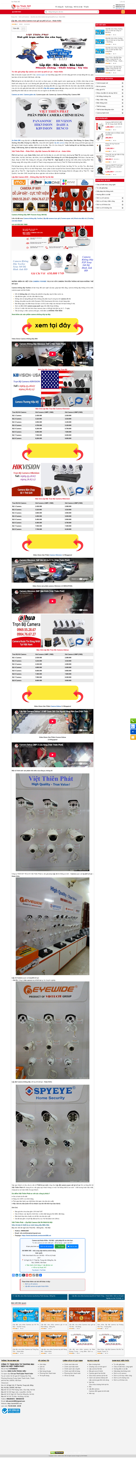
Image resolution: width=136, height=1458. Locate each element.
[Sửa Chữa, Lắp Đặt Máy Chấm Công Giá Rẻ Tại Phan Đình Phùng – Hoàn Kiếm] (99, 60)
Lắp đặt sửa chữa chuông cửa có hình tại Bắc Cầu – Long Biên (114, 49)
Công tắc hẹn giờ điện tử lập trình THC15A (114, 155)
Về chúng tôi (59, 7)
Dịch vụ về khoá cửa (103, 204)
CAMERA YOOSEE (39, 281)
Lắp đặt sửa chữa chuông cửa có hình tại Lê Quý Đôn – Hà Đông (114, 40)
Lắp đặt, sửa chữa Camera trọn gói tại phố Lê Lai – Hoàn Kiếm (48, 17)
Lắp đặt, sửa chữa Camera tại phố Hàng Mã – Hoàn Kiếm (54, 1350)
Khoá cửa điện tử (80, 218)
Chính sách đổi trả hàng (72, 1371)
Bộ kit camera (101, 86)
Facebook (35, 1270)
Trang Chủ (14, 17)
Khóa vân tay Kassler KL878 (112, 144)
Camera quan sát (67, 218)
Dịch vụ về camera (24, 17)
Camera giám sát (30, 94)
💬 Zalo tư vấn (72, 1246)
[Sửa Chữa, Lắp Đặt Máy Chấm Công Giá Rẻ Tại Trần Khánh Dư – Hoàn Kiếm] (99, 70)
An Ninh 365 (16, 140)
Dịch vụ (42, 1369)
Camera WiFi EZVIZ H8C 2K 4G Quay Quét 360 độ (113, 123)
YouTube (43, 1270)
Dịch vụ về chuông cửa (104, 208)
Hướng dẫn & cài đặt (103, 194)
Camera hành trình (102, 113)
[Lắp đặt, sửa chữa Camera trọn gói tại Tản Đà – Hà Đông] (82, 1315)
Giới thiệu (43, 1364)
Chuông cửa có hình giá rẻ (98, 1366)
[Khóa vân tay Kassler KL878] (99, 148)
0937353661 (84, 1455)
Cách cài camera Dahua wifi (98, 1378)
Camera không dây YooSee (32, 218)
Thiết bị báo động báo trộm (105, 109)
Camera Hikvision (56, 555)
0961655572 (120, 5)
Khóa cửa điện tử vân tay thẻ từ (106, 93)
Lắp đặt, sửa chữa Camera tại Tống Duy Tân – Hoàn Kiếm (26, 1350)
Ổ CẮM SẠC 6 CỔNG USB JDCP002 (114, 134)
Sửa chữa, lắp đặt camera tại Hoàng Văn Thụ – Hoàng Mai (110, 1325)
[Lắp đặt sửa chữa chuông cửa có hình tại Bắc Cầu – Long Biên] (99, 51)
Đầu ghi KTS (100, 89)
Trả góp (86, 7)
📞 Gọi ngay (60, 1246)
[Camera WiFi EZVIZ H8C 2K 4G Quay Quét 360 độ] (99, 126)
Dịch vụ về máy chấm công (105, 201)
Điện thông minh (101, 103)
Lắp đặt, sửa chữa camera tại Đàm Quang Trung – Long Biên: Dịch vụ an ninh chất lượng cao (82, 1351)
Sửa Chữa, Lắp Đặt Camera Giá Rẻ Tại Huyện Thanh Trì (110, 1350)
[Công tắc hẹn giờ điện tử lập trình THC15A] (99, 158)
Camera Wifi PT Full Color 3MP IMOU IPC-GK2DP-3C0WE (114, 167)
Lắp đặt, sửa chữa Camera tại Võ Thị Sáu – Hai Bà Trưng (26, 1325)
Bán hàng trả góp (45, 1371)
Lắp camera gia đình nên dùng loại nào (99, 1381)
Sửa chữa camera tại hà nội (98, 1375)
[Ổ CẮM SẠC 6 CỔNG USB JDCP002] (99, 137)
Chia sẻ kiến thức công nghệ (105, 184)
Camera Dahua (56, 706)
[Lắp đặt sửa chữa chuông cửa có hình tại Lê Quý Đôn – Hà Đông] (99, 41)
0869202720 (120, 7)
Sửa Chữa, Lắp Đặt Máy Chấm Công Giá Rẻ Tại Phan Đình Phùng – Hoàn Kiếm (113, 59)
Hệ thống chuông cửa (103, 96)
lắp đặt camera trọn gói (52, 218)
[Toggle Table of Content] (22, 29)
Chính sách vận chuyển (72, 1369)
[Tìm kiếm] (46, 12)
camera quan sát (41, 75)
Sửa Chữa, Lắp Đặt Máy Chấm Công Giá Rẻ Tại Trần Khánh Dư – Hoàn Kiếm (113, 68)
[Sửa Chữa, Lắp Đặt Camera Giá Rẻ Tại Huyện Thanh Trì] (110, 1339)
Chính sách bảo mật (71, 1364)
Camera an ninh (17, 94)
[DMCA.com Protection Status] (57, 1452)
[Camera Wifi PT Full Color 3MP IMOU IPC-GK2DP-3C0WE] (99, 170)
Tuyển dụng (68, 7)
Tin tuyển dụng (44, 1375)
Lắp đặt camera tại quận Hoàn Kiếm (37, 1286)
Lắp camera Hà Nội (95, 1369)
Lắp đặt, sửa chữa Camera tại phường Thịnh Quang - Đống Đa (35, 1296)
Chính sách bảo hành (71, 1366)
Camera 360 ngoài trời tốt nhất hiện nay (99, 1392)
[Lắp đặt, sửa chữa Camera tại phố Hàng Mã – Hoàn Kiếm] (54, 1339)
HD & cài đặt (78, 7)
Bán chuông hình (94, 1364)
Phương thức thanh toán (48, 1373)
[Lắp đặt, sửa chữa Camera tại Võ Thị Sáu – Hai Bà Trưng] (26, 1315)
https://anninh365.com (14, 1403)
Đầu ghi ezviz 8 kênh (96, 1371)
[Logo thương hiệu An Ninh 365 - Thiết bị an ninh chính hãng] (21, 6)
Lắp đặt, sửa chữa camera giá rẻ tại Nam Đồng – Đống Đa (54, 1325)
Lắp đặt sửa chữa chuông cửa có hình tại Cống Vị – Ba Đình (113, 30)
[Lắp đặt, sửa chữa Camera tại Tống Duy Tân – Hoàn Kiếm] (26, 1339)
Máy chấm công (101, 99)
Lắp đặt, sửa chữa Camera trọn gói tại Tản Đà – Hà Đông (82, 1325)
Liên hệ (122, 1)
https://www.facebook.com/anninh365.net (36, 1235)
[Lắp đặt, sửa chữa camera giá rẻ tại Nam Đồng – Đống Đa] (54, 1315)
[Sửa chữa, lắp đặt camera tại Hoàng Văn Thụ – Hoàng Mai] (110, 1315)
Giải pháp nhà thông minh (104, 191)
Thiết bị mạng (100, 106)
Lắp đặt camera (94, 1389)
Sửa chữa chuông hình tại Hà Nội (98, 1386)
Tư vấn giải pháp (102, 188)
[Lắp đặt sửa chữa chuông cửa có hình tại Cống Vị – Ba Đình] (99, 32)
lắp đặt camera (49, 88)
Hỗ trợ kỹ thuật (69, 1375)
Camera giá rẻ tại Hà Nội (97, 1373)
